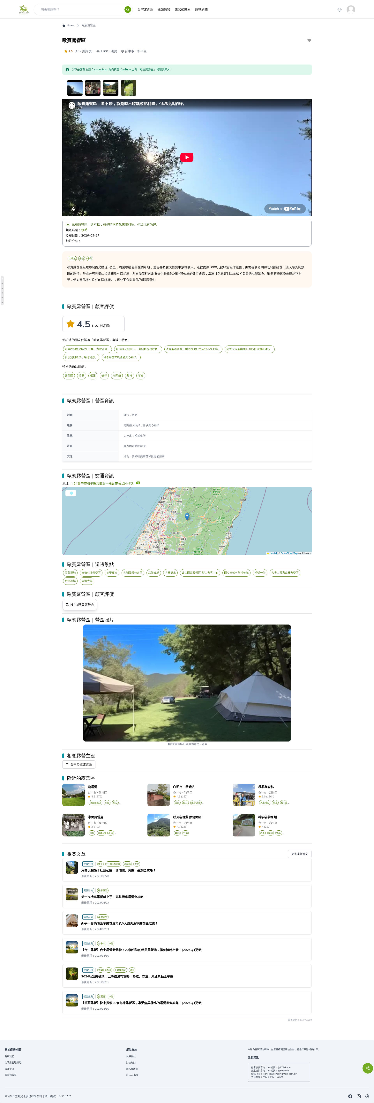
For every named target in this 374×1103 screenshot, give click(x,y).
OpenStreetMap (289, 553)
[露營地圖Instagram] (359, 1096)
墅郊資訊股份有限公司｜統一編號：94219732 (43, 1096)
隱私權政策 (132, 1068)
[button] (187, 517)
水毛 (84, 230)
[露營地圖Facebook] (350, 1096)
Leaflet (273, 553)
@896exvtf (283, 1070)
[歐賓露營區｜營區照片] (2, 302)
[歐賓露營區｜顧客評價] (2, 278)
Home (70, 25)
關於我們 (9, 1056)
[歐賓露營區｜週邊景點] (2, 292)
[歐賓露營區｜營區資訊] (2, 283)
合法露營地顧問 (13, 1062)
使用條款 (131, 1056)
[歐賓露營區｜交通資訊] (2, 288)
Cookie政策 (132, 1075)
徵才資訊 (9, 1068)
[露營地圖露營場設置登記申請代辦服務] (367, 1096)
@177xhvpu (284, 1067)
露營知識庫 (10, 1075)
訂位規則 (131, 1062)
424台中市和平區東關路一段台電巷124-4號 (102, 483)
